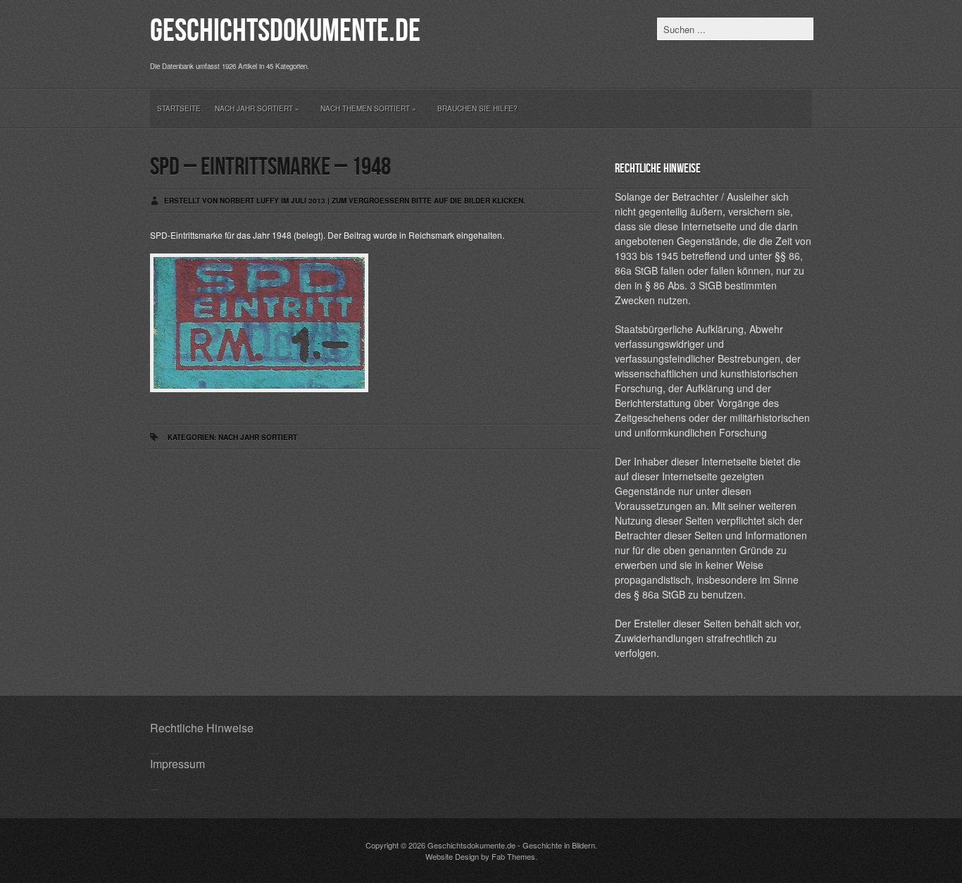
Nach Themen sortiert (368, 108)
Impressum (177, 764)
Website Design (452, 856)
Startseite (179, 108)
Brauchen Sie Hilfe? (477, 108)
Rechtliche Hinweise (202, 728)
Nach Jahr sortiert (257, 108)
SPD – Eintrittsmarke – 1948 (270, 167)
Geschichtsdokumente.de (285, 31)
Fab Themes (513, 856)
